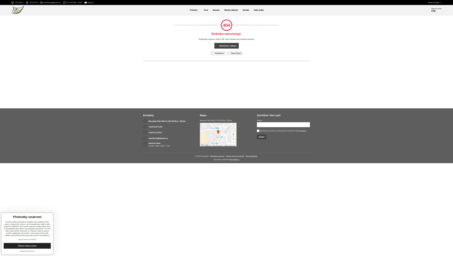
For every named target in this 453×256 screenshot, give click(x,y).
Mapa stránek (236, 53)
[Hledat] (421, 10)
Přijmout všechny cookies (27, 246)
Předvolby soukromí (217, 156)
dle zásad (303, 131)
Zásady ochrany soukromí (235, 156)
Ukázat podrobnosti (27, 251)
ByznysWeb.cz (234, 159)
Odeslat (261, 137)
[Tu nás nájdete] (218, 146)
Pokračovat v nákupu (227, 46)
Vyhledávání (219, 53)
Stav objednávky (252, 156)
